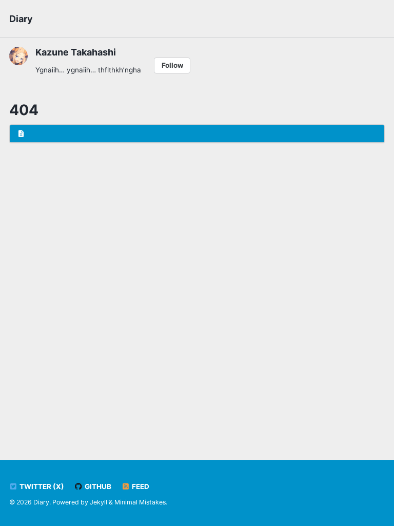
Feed (139, 486)
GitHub (97, 486)
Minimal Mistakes (140, 502)
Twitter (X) (41, 486)
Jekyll (98, 502)
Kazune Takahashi (75, 52)
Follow (172, 65)
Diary (21, 18)
